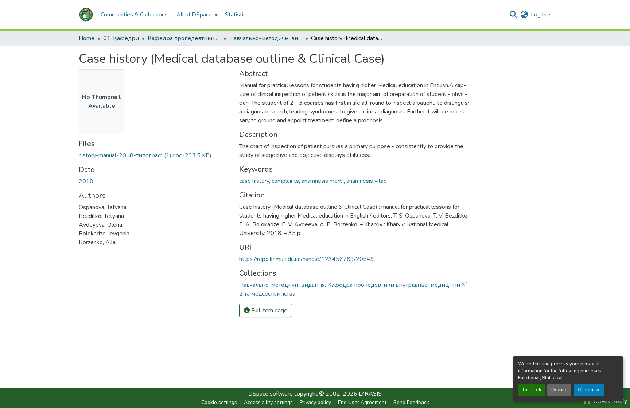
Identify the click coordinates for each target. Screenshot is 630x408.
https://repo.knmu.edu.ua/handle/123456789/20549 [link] (306, 259)
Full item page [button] (268, 311)
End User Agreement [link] (362, 402)
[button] (86, 14)
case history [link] (254, 181)
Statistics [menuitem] (237, 15)
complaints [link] (285, 181)
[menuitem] (196, 14)
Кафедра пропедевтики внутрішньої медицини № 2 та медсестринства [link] (184, 38)
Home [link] (86, 38)
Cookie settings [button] (219, 402)
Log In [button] (539, 15)
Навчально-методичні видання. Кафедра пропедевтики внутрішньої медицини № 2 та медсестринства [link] (265, 38)
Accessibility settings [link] (268, 402)
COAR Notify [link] (609, 401)
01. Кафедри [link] (121, 38)
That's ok (531, 389)
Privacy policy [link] (315, 402)
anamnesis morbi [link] (323, 181)
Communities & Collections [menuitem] (134, 15)
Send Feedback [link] (411, 402)
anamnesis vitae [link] (366, 181)
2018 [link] (86, 181)
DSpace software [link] (270, 394)
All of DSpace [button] (194, 15)
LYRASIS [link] (370, 394)
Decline (559, 389)
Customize (589, 389)
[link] (154, 155)
